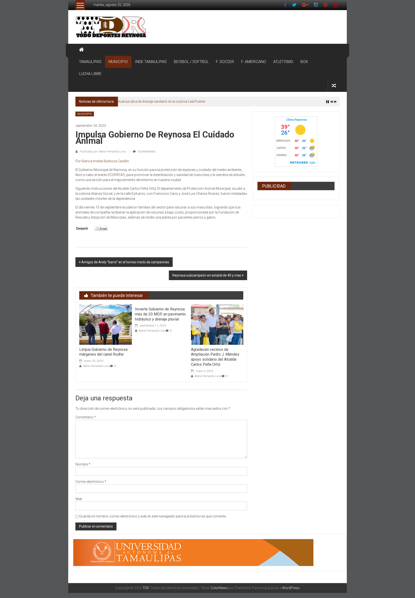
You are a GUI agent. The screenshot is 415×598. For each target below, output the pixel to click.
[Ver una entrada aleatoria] (334, 85)
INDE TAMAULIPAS (151, 61)
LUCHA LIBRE (90, 73)
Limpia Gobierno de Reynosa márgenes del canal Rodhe (103, 352)
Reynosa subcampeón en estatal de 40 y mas (206, 275)
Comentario (85, 417)
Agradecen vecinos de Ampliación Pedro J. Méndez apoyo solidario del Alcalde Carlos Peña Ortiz (215, 357)
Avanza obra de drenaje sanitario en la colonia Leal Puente (161, 101)
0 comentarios (146, 151)
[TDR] (81, 50)
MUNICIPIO (118, 61)
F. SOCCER (225, 61)
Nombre (82, 464)
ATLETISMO (283, 61)
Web (78, 499)
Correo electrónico (90, 482)
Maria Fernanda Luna (96, 366)
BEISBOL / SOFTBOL (191, 61)
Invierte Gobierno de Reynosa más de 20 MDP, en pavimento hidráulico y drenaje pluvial (160, 314)
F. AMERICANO (253, 61)
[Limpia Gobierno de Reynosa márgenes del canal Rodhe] (105, 324)
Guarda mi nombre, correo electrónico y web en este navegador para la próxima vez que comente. (152, 516)
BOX (304, 61)
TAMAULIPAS (90, 61)
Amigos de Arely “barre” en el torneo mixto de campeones (125, 262)
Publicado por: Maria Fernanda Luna (102, 151)
